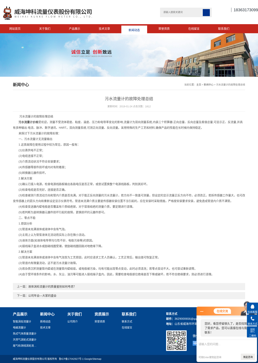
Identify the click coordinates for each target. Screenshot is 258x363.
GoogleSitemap (92, 359)
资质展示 (102, 314)
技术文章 (104, 28)
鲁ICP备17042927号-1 (71, 359)
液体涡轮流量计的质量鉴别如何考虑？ (52, 286)
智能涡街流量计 (22, 321)
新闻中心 (208, 84)
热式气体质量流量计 (24, 333)
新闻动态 (134, 28)
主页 (198, 84)
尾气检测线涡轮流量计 (25, 345)
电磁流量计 (19, 327)
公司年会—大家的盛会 (42, 295)
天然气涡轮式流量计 (24, 339)
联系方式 (127, 321)
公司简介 (72, 321)
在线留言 (194, 28)
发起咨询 (248, 357)
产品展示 (74, 28)
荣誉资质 (164, 28)
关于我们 (44, 28)
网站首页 (15, 28)
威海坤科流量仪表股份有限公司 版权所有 (36, 359)
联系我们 (223, 28)
